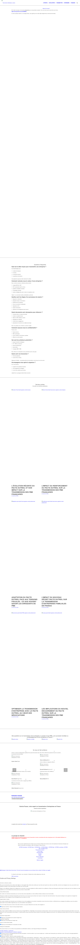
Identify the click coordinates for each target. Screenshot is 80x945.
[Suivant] (66, 770)
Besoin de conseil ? (46, 8)
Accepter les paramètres (4, 932)
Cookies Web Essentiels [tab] (4, 891)
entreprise (24, 824)
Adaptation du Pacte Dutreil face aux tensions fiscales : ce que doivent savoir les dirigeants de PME (24, 601)
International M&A (40, 852)
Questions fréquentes (40, 265)
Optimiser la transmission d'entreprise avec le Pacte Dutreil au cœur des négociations (25, 712)
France (40, 855)
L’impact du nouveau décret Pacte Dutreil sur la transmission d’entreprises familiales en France (54, 601)
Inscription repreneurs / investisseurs (6, 930)
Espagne (40, 854)
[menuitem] (45, 3)
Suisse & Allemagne (40, 856)
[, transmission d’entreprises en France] (10, 3)
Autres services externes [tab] (4, 908)
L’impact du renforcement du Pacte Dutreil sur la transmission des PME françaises (54, 489)
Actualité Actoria (15, 495)
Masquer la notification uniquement (15, 932)
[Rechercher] (77, 3)
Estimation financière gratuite (17, 798)
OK (12, 876)
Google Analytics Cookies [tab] (4, 899)
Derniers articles (40, 384)
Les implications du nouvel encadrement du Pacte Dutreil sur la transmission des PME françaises (55, 713)
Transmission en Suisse (40, 849)
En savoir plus (15, 876)
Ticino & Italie (39, 851)
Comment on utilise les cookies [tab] (5, 882)
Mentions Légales (40, 860)
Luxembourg (40, 858)
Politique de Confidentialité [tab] (5, 926)
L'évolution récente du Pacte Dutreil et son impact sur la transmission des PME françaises (23, 490)
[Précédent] (14, 770)
